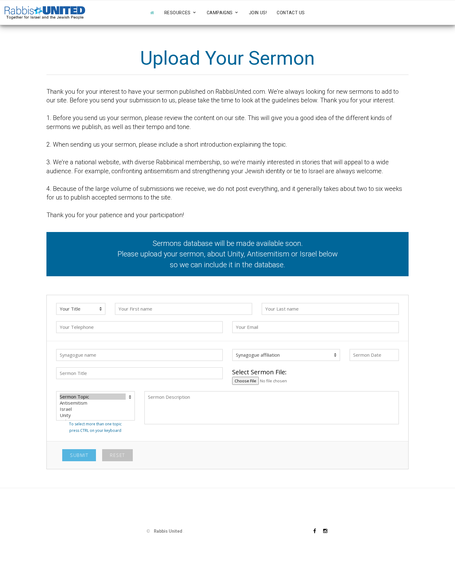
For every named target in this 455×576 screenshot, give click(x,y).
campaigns (220, 12)
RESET (117, 455)
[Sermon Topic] (93, 396)
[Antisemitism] (93, 403)
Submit (79, 455)
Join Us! (258, 12)
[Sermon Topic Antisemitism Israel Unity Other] (95, 406)
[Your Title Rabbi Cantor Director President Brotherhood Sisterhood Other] (81, 309)
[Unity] (93, 415)
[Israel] (93, 409)
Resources (177, 12)
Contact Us (291, 12)
